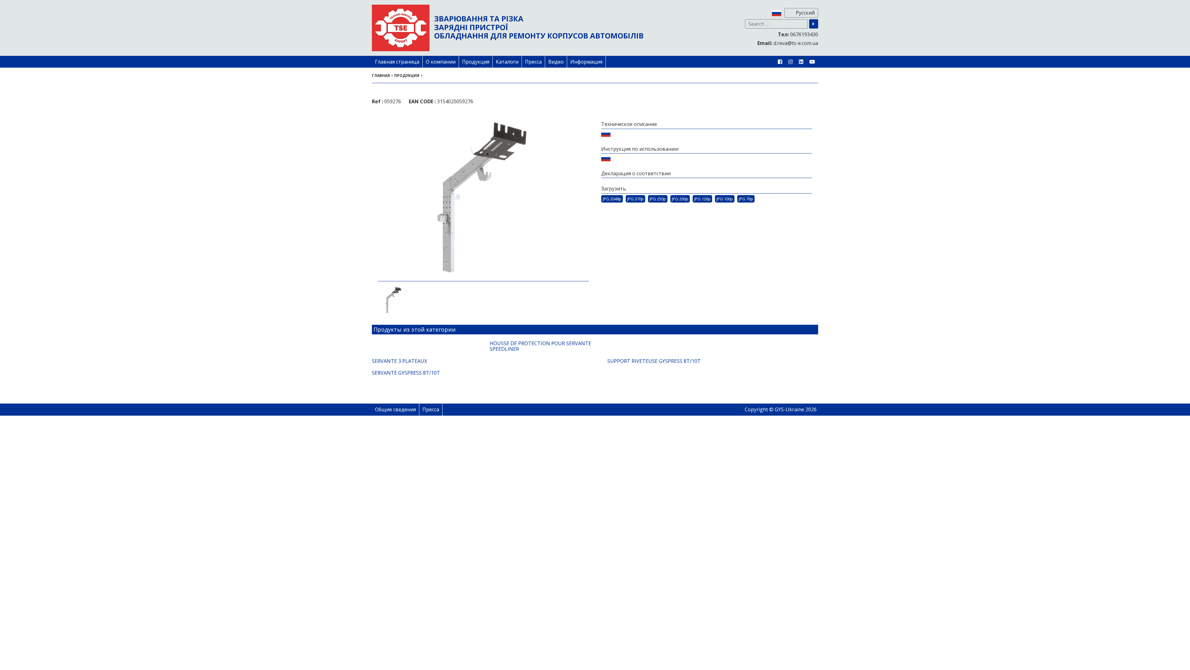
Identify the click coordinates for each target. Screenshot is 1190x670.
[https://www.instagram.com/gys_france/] (790, 62)
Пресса (533, 61)
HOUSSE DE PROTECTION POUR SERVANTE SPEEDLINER (540, 346)
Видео (556, 61)
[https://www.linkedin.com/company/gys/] (801, 62)
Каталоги (507, 61)
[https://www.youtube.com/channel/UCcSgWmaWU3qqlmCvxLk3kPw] (812, 62)
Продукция (475, 61)
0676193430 (798, 34)
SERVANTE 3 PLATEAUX (399, 361)
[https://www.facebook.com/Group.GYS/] (780, 62)
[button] (813, 24)
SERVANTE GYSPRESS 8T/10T (406, 373)
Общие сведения (395, 409)
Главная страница (397, 61)
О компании (441, 61)
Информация (586, 61)
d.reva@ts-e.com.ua (787, 43)
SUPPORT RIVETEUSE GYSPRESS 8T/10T (654, 361)
